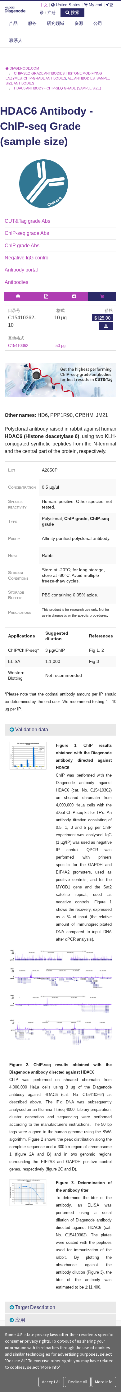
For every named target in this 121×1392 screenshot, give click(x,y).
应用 (19, 1320)
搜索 (74, 12)
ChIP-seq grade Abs (27, 233)
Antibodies (16, 282)
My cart (94, 4)
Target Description (34, 1307)
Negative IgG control (27, 257)
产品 (13, 23)
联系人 (15, 40)
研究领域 (55, 23)
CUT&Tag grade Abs (27, 221)
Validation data (31, 729)
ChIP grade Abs (22, 245)
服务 (32, 23)
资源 (78, 23)
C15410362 (18, 345)
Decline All (77, 1382)
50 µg (60, 345)
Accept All (51, 1382)
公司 (97, 23)
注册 (51, 12)
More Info (104, 1382)
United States (67, 4)
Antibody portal (21, 269)
